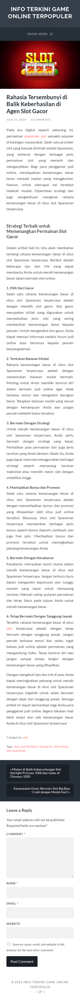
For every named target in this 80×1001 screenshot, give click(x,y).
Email (12, 903)
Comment (15, 834)
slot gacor (45, 746)
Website (13, 924)
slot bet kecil (29, 746)
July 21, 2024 (16, 119)
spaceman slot (35, 136)
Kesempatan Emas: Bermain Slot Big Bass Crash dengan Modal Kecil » (42, 790)
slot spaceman (16, 750)
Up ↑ (42, 992)
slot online (61, 746)
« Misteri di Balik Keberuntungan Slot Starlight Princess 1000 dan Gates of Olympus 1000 (35, 773)
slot (9, 628)
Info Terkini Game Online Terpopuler (40, 13)
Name (12, 883)
